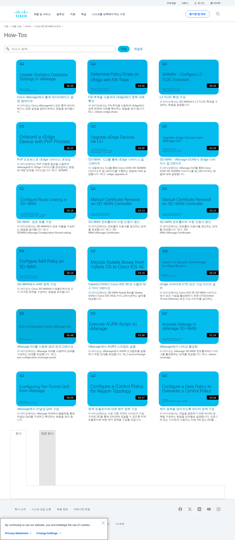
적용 (124, 48)
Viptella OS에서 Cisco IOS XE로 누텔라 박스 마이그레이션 (117, 286)
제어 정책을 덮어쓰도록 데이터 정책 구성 (187, 409)
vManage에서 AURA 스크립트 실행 (112, 346)
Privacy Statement (16, 533)
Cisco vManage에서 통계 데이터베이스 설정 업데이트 (45, 99)
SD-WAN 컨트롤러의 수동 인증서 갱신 (114, 221)
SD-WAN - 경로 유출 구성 (34, 221)
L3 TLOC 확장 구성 (173, 97)
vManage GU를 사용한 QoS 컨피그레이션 (45, 346)
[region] (54, 529)
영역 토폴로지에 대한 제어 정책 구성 (112, 409)
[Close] (103, 523)
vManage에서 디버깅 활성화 (179, 346)
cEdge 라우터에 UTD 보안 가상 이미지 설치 (188, 286)
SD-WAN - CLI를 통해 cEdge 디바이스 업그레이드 (116, 161)
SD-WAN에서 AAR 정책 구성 (36, 284)
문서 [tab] (18, 433)
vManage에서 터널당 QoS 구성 (38, 409)
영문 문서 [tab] (47, 433)
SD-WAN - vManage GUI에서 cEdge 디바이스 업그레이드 (188, 161)
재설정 (138, 48)
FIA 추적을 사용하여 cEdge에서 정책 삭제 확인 (116, 99)
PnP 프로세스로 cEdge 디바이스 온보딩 (44, 159)
